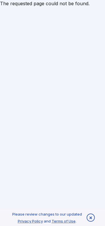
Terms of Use (64, 221)
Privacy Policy (30, 221)
